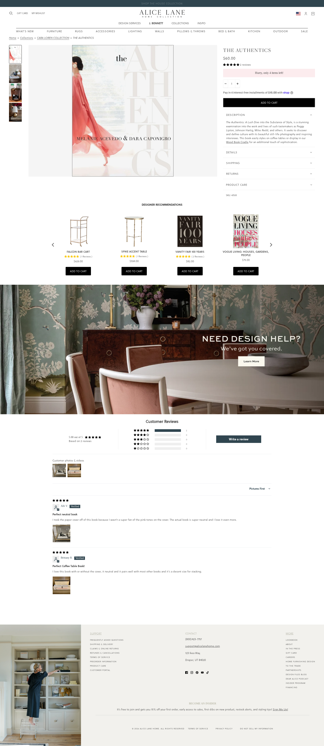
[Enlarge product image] (122, 111)
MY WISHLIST (38, 13)
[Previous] (53, 245)
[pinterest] (197, 672)
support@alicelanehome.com (202, 646)
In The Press (293, 648)
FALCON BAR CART (78, 251)
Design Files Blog (296, 674)
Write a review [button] (238, 439)
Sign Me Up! (280, 709)
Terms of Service (100, 657)
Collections (26, 38)
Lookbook (292, 640)
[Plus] (237, 83)
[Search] (11, 13)
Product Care (98, 665)
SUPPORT (96, 633)
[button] (231, 65)
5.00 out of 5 (76, 437)
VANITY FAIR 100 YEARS (190, 251)
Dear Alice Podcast (297, 678)
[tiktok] (207, 672)
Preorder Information (103, 661)
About (289, 644)
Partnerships (293, 670)
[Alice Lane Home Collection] (162, 13)
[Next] (270, 245)
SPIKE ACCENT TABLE (134, 251)
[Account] (306, 14)
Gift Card (291, 653)
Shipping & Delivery (101, 644)
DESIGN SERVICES (129, 23)
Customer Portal (100, 670)
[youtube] (202, 672)
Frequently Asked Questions (107, 640)
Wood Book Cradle (237, 142)
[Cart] (313, 14)
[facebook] (186, 672)
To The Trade (293, 665)
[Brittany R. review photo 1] (61, 585)
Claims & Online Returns (104, 648)
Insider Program (295, 683)
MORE (289, 633)
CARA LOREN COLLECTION (53, 38)
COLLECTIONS (180, 23)
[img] (60, 500)
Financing (291, 687)
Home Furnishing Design (300, 661)
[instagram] (192, 672)
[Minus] (225, 83)
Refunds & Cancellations (105, 653)
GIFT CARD (22, 13)
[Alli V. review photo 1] (61, 533)
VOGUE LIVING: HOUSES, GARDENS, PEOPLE (246, 253)
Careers (290, 657)
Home (12, 38)
